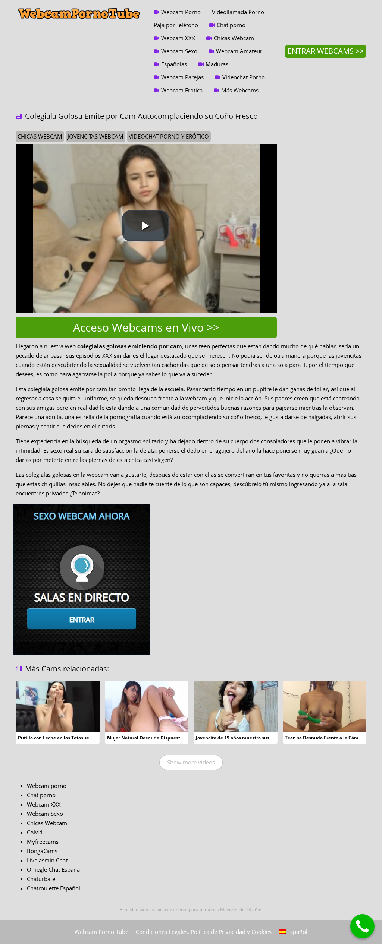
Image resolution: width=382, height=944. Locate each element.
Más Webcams (240, 90)
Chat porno (231, 25)
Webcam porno (46, 785)
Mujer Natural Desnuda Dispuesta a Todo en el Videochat (170, 738)
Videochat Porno (243, 77)
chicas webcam (40, 136)
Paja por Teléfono (176, 25)
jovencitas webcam (95, 136)
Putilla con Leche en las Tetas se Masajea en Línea (73, 738)
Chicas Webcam (234, 38)
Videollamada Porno (238, 12)
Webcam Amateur (239, 51)
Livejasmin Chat (47, 860)
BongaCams (42, 851)
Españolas (174, 64)
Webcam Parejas (182, 77)
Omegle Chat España (53, 869)
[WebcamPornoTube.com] (79, 5)
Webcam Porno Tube (101, 931)
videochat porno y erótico (169, 136)
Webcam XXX (178, 38)
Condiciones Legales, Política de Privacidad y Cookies (204, 931)
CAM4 (35, 832)
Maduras (217, 64)
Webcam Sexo (179, 51)
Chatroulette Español (53, 888)
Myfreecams (43, 841)
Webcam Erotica (182, 90)
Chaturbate (41, 879)
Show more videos (191, 762)
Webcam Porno (181, 12)
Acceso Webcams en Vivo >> (146, 327)
